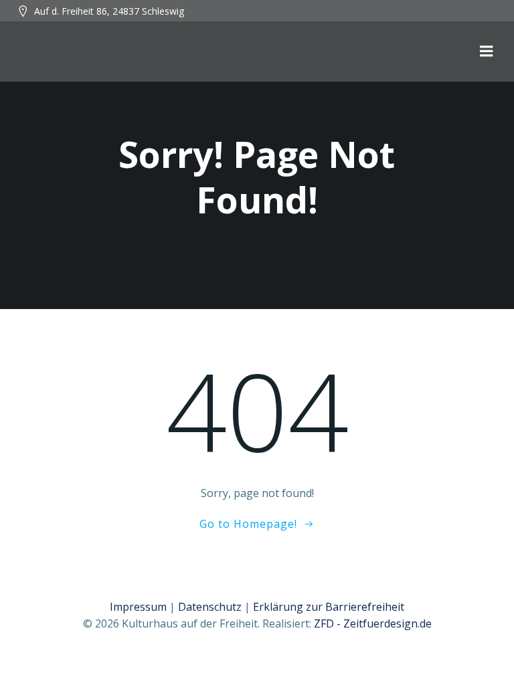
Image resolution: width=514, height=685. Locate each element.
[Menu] (486, 51)
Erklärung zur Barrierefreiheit (328, 606)
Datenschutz (210, 606)
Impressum (138, 606)
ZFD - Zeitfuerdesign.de (373, 623)
